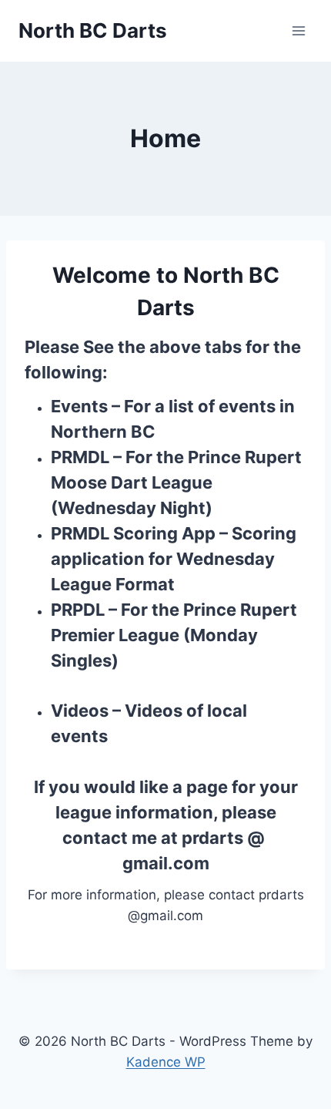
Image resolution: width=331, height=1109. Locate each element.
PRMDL (80, 457)
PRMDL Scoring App (133, 533)
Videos (80, 711)
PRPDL (78, 610)
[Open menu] (298, 30)
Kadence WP (166, 1062)
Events (79, 406)
